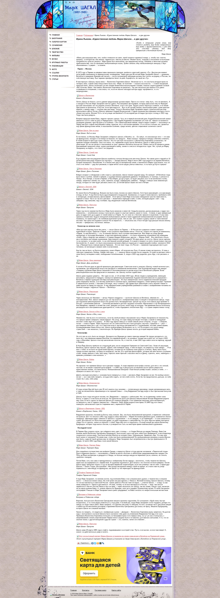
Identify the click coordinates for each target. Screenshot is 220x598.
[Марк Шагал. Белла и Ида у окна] (90, 312)
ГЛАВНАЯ (56, 35)
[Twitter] (95, 543)
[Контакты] (74, 3)
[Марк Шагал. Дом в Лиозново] (89, 169)
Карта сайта (116, 590)
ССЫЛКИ (55, 73)
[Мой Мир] (100, 543)
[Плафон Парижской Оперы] (88, 473)
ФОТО (54, 69)
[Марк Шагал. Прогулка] (86, 205)
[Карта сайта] (70, 3)
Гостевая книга (100, 590)
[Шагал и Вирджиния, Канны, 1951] (91, 408)
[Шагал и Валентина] (85, 95)
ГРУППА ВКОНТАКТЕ (60, 76)
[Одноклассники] (98, 543)
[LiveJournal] (103, 543)
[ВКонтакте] (92, 543)
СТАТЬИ (55, 79)
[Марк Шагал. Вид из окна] (87, 130)
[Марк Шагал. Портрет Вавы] (88, 445)
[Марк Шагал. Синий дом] (87, 152)
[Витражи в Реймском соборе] (89, 494)
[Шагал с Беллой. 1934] (86, 187)
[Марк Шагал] (80, 13)
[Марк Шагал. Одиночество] (88, 383)
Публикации (88, 35)
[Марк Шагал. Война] (85, 359)
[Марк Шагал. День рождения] (89, 260)
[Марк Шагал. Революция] (87, 292)
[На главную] (66, 3)
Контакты (85, 590)
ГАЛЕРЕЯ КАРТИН (59, 42)
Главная (79, 35)
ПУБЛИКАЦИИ (57, 66)
